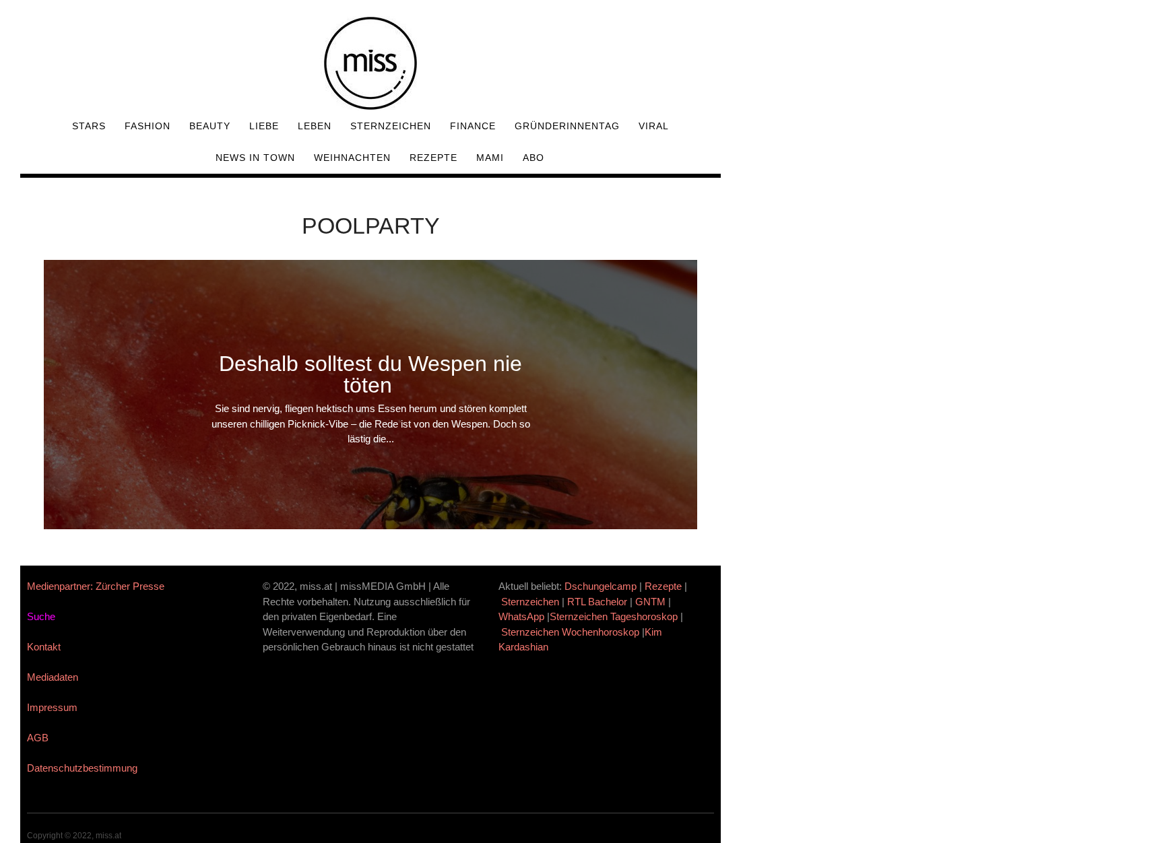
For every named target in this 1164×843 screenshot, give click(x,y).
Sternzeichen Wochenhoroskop (570, 632)
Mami (490, 157)
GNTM (650, 601)
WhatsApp (521, 616)
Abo (533, 157)
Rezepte (433, 157)
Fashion (147, 126)
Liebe (264, 126)
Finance (473, 126)
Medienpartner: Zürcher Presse (95, 586)
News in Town (255, 157)
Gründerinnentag (567, 126)
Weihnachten (352, 157)
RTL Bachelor (597, 601)
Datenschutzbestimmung (82, 768)
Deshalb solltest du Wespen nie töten (370, 374)
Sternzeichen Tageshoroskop (614, 616)
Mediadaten (52, 677)
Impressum (52, 707)
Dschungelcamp (600, 586)
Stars (89, 126)
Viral (654, 126)
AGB (37, 737)
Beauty (209, 126)
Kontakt (44, 646)
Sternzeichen (390, 126)
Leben (314, 126)
